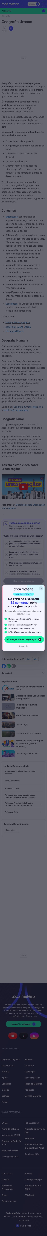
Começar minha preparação (22, 639)
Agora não (23, 646)
